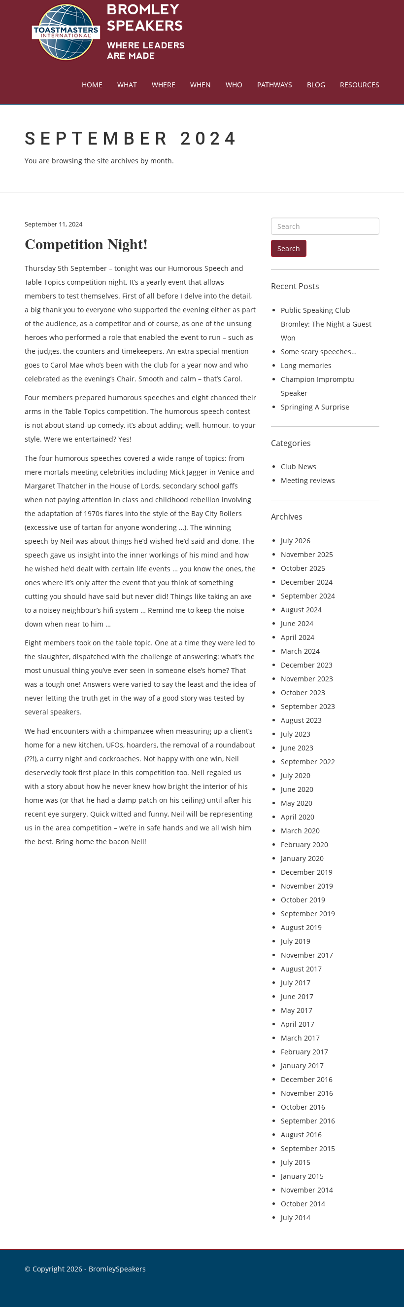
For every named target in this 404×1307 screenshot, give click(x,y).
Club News (298, 466)
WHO (234, 84)
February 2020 (304, 844)
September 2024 (308, 595)
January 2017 (302, 1065)
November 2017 (307, 955)
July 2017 (295, 982)
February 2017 (304, 1051)
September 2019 (308, 913)
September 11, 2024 (53, 224)
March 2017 (300, 1038)
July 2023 (295, 734)
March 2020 (300, 830)
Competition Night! (86, 243)
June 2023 (297, 747)
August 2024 (301, 609)
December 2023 (307, 665)
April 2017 (297, 1024)
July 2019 (295, 941)
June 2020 (297, 789)
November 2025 (307, 554)
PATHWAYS (274, 84)
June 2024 (297, 623)
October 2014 (303, 1203)
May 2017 (296, 1010)
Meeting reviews (308, 480)
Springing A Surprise (315, 406)
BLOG (316, 84)
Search (288, 248)
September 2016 (308, 1120)
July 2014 (295, 1217)
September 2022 (308, 761)
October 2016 (303, 1107)
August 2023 (301, 720)
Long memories (306, 365)
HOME (92, 84)
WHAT (127, 84)
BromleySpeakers (117, 1268)
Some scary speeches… (319, 351)
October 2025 (303, 568)
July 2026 (295, 540)
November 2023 (307, 678)
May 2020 (296, 803)
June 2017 (297, 996)
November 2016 (307, 1093)
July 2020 (295, 775)
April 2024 (297, 637)
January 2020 (302, 858)
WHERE (163, 84)
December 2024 (307, 582)
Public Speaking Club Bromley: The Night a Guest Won (326, 323)
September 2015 (308, 1148)
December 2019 (307, 872)
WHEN (200, 84)
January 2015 (302, 1176)
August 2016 (301, 1134)
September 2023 (308, 706)
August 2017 (301, 968)
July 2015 (295, 1162)
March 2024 (300, 651)
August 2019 (301, 927)
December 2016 (307, 1079)
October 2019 (303, 899)
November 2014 (307, 1190)
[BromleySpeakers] (105, 32)
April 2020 (297, 817)
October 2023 (303, 692)
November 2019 (307, 886)
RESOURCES (359, 84)
